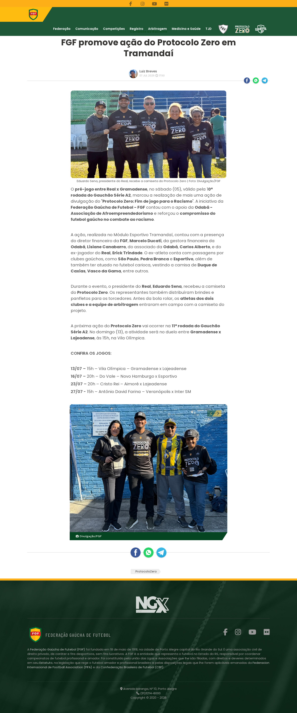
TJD (208, 29)
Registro (136, 29)
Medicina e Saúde (186, 29)
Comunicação (86, 29)
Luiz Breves (148, 71)
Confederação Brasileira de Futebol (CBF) (132, 667)
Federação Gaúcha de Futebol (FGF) (58, 649)
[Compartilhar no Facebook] (247, 80)
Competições (114, 29)
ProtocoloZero (146, 571)
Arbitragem (157, 29)
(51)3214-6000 (150, 693)
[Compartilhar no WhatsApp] (256, 80)
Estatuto (46, 663)
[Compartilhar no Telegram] (265, 80)
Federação (62, 29)
